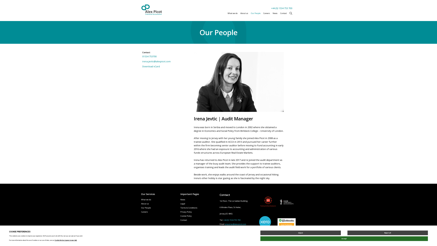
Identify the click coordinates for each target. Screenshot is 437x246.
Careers (266, 13)
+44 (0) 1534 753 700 (281, 8)
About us (244, 13)
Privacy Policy (186, 212)
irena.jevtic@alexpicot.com (156, 61)
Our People (255, 13)
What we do (233, 13)
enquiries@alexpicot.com (235, 224)
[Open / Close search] (291, 13)
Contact (283, 13)
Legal (182, 203)
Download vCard (151, 66)
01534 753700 (149, 56)
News (275, 13)
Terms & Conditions (188, 208)
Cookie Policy (186, 216)
